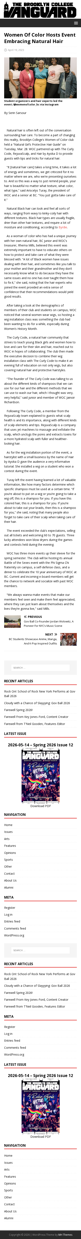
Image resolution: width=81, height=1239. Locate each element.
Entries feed (12, 921)
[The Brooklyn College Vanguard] (40, 16)
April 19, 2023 (16, 50)
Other (8, 866)
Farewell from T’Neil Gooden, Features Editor (34, 724)
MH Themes (65, 1235)
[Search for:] (40, 667)
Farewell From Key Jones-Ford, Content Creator (36, 717)
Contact (9, 873)
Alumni (8, 887)
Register (9, 908)
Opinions (10, 853)
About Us (10, 880)
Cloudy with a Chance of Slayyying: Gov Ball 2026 (37, 703)
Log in (8, 914)
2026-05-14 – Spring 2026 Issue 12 (40, 744)
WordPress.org (14, 935)
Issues (8, 832)
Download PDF (40, 806)
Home (8, 825)
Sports (8, 860)
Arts (7, 839)
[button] (75, 23)
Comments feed (15, 928)
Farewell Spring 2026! (18, 710)
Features (10, 846)
